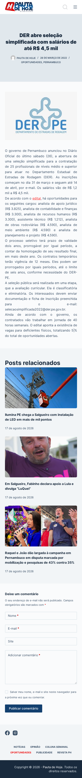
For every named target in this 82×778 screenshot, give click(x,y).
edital (36, 198)
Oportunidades (31, 62)
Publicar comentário (23, 708)
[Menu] (75, 7)
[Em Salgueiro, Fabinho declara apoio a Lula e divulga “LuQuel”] (41, 456)
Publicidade (44, 752)
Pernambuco (52, 62)
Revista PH (64, 752)
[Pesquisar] (65, 7)
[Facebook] (7, 733)
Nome (13, 616)
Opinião (35, 746)
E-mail (13, 628)
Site (11, 641)
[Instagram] (15, 733)
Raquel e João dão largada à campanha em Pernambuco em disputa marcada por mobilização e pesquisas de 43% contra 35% (39, 557)
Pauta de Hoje (52, 767)
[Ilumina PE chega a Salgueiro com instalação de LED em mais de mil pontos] (41, 387)
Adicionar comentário (24, 655)
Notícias (19, 746)
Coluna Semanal (56, 746)
